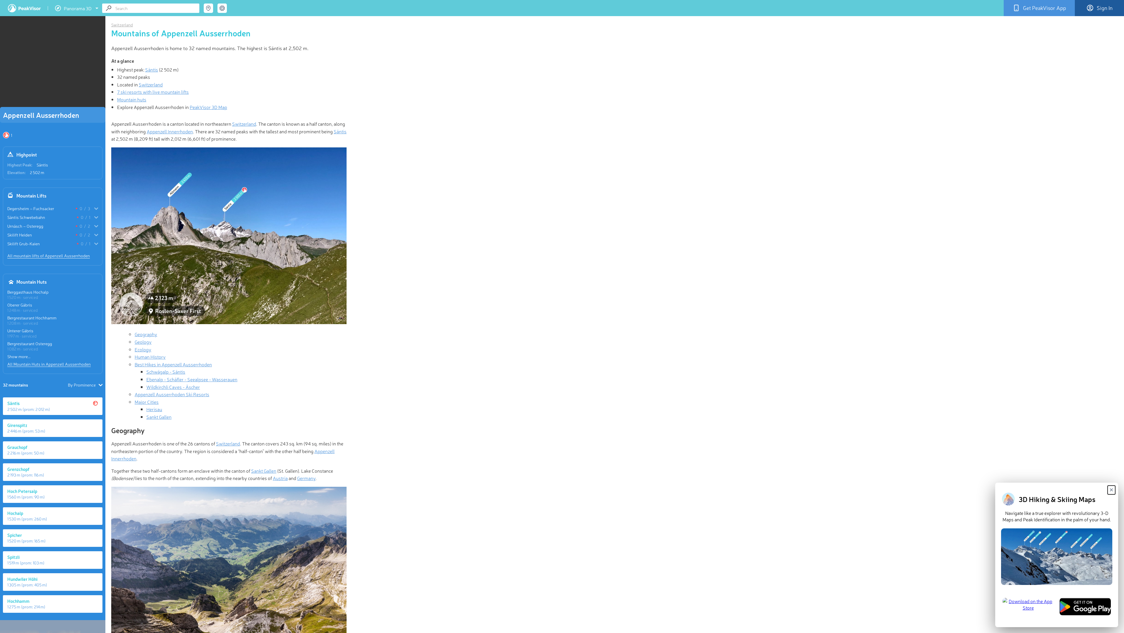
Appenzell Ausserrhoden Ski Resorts (172, 394)
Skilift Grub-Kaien (23, 243)
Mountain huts (131, 99)
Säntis (42, 164)
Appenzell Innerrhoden (170, 131)
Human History (150, 356)
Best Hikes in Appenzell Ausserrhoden (173, 364)
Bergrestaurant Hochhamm (31, 317)
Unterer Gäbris (20, 330)
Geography (146, 334)
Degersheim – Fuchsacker (30, 208)
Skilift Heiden (19, 234)
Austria (280, 478)
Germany (306, 478)
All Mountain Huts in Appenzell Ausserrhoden (49, 364)
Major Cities (147, 402)
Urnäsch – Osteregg (25, 226)
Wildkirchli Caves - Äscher (173, 387)
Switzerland (122, 24)
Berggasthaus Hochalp (28, 292)
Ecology (143, 349)
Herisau (154, 409)
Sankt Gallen (159, 417)
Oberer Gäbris (19, 304)
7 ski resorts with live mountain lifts (153, 92)
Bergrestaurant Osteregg (29, 343)
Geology (143, 341)
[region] (52, 63)
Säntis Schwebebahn (26, 217)
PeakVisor (24, 8)
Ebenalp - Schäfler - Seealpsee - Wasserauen (191, 379)
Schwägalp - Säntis (165, 371)
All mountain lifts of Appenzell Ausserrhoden (48, 255)
